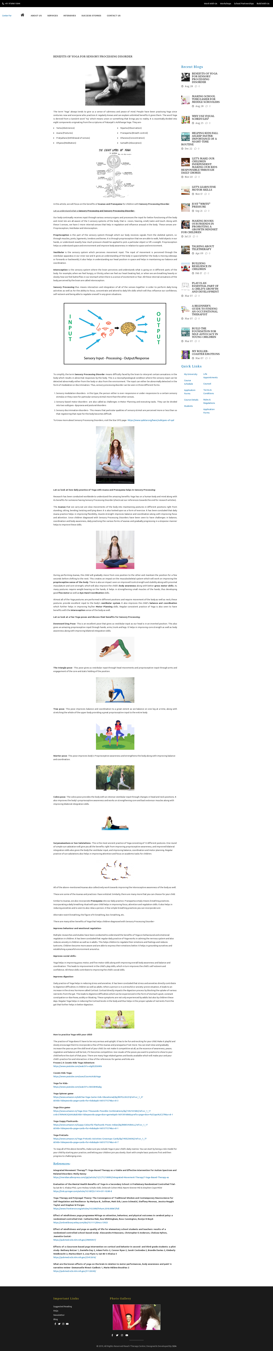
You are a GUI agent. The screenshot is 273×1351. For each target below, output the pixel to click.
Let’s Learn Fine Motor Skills (204, 188)
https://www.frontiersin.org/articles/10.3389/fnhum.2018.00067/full (86, 1208)
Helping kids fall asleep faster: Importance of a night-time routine (199, 138)
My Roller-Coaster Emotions (206, 353)
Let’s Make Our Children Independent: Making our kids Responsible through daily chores (199, 165)
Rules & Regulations (209, 401)
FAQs (55, 1311)
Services (41, 16)
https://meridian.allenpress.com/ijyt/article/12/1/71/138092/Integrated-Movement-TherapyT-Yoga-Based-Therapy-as (111, 1177)
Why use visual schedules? (203, 117)
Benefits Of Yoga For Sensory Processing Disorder (96, 37)
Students (188, 406)
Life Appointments (210, 376)
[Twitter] (59, 1323)
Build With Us (263, 3)
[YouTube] (67, 1323)
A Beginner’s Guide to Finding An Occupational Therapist (205, 310)
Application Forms (209, 411)
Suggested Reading (62, 1306)
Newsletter (59, 1315)
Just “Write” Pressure (201, 205)
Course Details (191, 400)
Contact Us (85, 16)
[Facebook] (55, 1323)
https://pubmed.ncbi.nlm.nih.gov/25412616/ (74, 1257)
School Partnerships (244, 3)
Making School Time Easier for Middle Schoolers (206, 99)
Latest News (66, 37)
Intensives (53, 16)
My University (190, 374)
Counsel (207, 383)
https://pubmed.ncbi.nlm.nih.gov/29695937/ (74, 1240)
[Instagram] (63, 1323)
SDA (174, 1346)
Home (56, 37)
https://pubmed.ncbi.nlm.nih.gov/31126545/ (74, 1271)
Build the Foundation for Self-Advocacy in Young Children (205, 333)
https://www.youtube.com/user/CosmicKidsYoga (77, 1076)
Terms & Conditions (208, 392)
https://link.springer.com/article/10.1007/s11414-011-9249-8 (82, 1191)
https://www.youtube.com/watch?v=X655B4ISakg (77, 1087)
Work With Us (210, 3)
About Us (30, 16)
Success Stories (69, 16)
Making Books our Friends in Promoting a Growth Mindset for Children (199, 226)
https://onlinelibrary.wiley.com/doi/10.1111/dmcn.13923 (80, 1222)
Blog (55, 1319)
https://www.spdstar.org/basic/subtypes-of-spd (151, 420)
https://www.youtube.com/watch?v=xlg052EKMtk (77, 1066)
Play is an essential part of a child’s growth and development (205, 287)
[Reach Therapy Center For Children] (10, 15)
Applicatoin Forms (189, 392)
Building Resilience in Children (201, 266)
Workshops (225, 3)
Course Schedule (188, 382)
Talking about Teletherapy (203, 248)
